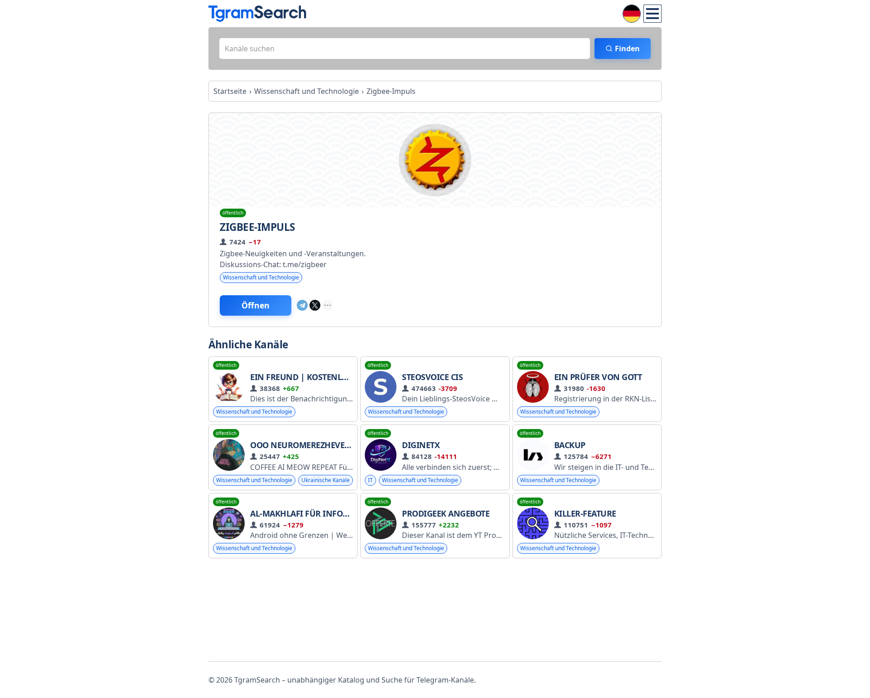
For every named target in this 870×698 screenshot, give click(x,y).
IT (370, 480)
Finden (627, 49)
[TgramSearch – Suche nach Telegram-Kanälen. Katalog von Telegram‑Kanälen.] (257, 13)
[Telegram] (302, 305)
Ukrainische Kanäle (325, 480)
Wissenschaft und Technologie (261, 277)
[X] (314, 305)
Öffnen (256, 305)
